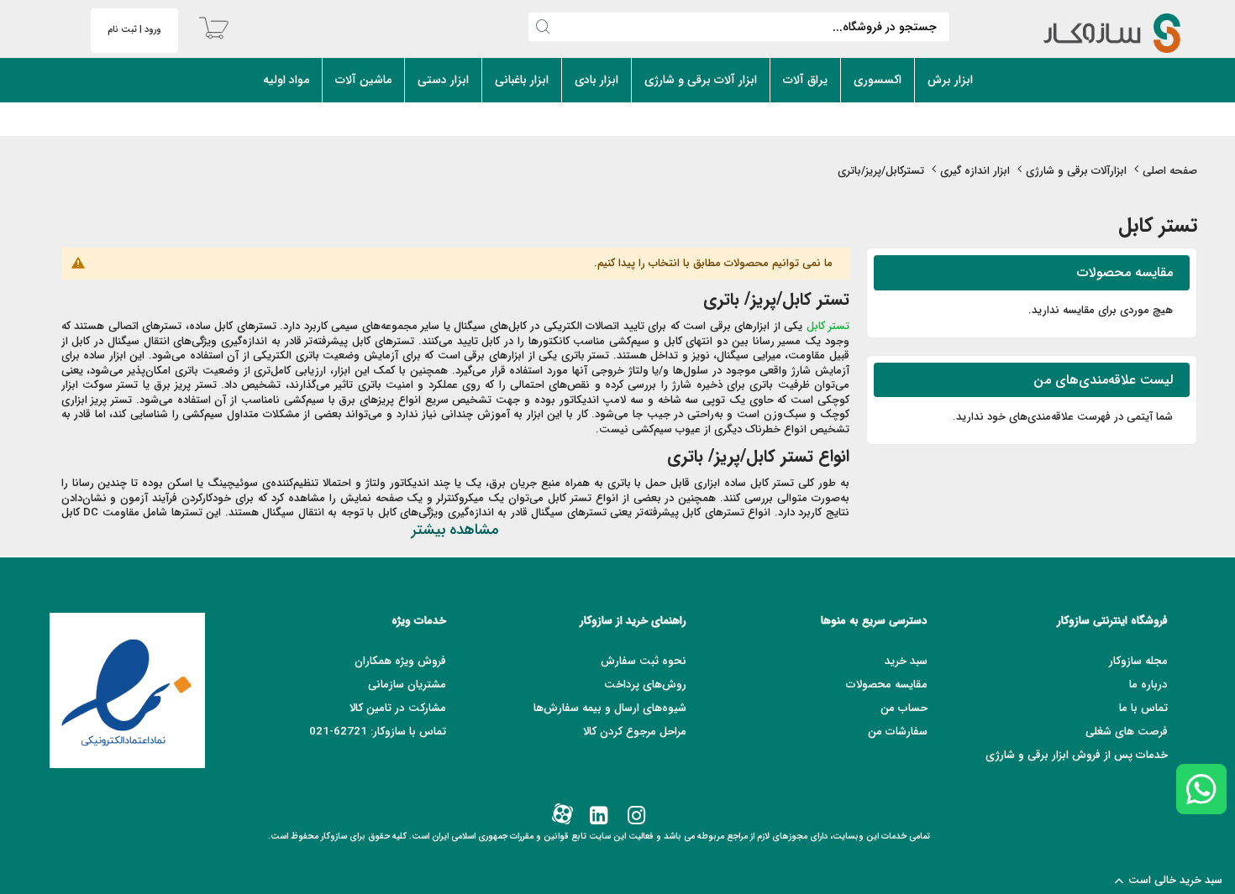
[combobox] (738, 27)
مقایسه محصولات (887, 684)
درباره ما (1148, 684)
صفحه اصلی (1170, 171)
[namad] (127, 690)
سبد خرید (906, 661)
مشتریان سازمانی (407, 684)
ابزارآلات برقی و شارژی (1076, 171)
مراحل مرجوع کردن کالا (634, 731)
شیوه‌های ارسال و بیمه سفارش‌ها (609, 708)
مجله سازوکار (1138, 661)
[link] (634, 816)
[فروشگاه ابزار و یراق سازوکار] (1094, 33)
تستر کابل (828, 326)
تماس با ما (1143, 708)
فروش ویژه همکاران (400, 661)
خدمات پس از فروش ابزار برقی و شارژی (1076, 755)
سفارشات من (898, 731)
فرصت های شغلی (1126, 731)
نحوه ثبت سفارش (643, 661)
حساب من (904, 708)
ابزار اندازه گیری (975, 171)
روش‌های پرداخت (645, 684)
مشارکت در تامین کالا (397, 708)
